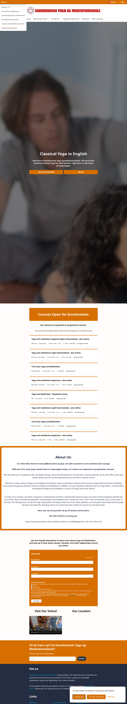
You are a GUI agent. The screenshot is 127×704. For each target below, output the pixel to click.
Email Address (36, 560)
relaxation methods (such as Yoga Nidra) (93, 486)
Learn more (72, 595)
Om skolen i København (10, 11)
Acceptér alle (79, 697)
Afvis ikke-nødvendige (96, 697)
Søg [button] (122, 2)
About (81, 172)
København (26, 19)
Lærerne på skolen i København (13, 15)
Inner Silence (89, 488)
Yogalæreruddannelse (71, 19)
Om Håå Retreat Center (10, 20)
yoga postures (99, 483)
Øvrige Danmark (82, 703)
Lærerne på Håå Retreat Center (13, 24)
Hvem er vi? (5, 7)
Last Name (34, 573)
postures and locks (32, 486)
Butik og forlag (97, 19)
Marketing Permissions (38, 582)
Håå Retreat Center (40, 19)
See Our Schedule (46, 172)
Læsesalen (85, 19)
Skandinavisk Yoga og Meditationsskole (43, 675)
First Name (34, 566)
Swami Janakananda (9, 28)
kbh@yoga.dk (77, 521)
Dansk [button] (113, 2)
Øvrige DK (55, 19)
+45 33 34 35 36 (95, 521)
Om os (3, 2)
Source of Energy (72, 488)
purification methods (72, 483)
